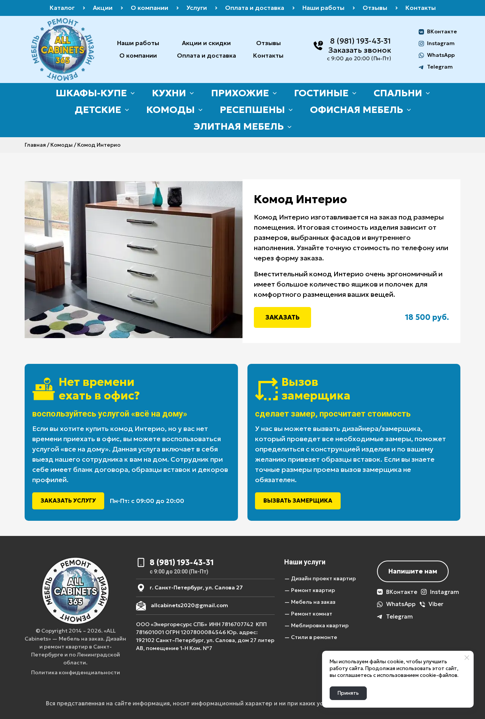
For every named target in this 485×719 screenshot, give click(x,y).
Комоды (61, 144)
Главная (35, 144)
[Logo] (62, 49)
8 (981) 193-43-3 (359, 41)
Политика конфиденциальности (75, 672)
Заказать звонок (359, 50)
